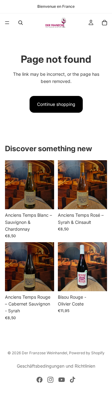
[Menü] (7, 23)
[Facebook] (39, 379)
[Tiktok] (72, 379)
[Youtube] (61, 379)
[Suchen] (20, 22)
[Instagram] (50, 379)
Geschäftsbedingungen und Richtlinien (56, 366)
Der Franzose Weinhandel (44, 353)
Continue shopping (56, 104)
